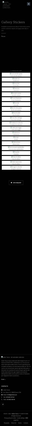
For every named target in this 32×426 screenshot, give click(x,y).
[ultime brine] (16, 142)
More (16, 213)
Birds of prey (16, 334)
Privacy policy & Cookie (10, 418)
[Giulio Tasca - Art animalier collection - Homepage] (8, 2)
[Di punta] (16, 152)
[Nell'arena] (16, 132)
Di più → (3, 379)
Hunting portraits (16, 285)
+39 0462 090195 (10, 399)
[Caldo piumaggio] (16, 127)
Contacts (26, 423)
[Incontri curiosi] (16, 93)
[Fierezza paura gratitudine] (16, 147)
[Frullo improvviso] (16, 162)
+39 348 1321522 (10, 397)
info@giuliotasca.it (12, 395)
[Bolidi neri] (16, 78)
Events (20, 423)
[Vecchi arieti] (16, 113)
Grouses (16, 235)
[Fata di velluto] (16, 157)
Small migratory (16, 310)
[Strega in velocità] (16, 166)
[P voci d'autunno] (16, 98)
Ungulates (16, 210)
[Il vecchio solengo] (16, 118)
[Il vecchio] (16, 83)
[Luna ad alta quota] (16, 73)
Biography (6, 423)
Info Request (17, 183)
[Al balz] (16, 137)
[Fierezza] (16, 88)
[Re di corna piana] (16, 108)
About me (13, 423)
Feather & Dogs (16, 260)
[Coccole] (16, 103)
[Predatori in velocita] (16, 122)
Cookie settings (21, 418)
